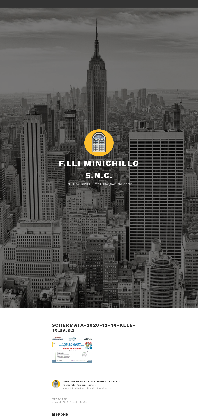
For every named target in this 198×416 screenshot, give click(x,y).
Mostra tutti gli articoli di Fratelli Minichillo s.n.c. (87, 388)
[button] (99, 142)
